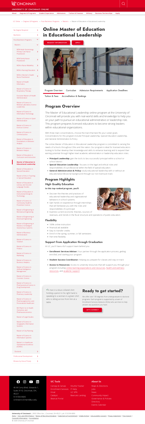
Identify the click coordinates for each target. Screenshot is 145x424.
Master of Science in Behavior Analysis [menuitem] (24, 149)
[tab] (53, 91)
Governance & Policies (101, 398)
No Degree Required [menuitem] (21, 30)
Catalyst (54, 395)
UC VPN (73, 392)
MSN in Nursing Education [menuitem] (26, 70)
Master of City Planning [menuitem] (25, 331)
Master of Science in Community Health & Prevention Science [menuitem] (24, 203)
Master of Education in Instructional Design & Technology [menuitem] (25, 194)
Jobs (93, 389)
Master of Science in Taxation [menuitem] (24, 240)
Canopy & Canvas (58, 386)
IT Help (73, 389)
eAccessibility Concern (98, 416)
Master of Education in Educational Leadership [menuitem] (26, 163)
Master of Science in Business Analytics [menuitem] (24, 261)
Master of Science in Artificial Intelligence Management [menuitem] (24, 269)
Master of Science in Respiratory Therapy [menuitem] (24, 90)
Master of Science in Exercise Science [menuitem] (24, 126)
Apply (77, 42)
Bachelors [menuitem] (17, 35)
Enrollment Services (60, 389)
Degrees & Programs (30, 21)
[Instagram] (24, 382)
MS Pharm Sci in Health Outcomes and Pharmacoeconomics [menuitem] (25, 310)
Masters (65, 21)
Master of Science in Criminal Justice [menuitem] (24, 133)
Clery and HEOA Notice (26, 416)
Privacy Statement (114, 416)
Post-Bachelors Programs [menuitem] (23, 40)
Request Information (57, 42)
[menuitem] (14, 13)
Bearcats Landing (78, 395)
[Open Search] (123, 3)
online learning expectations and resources (85, 268)
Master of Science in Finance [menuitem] (24, 247)
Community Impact (100, 395)
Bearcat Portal (57, 398)
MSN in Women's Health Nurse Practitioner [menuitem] (25, 76)
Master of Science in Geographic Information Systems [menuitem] (25, 324)
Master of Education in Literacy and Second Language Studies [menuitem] (25, 185)
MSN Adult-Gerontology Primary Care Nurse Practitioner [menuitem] (25, 52)
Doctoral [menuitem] (18, 351)
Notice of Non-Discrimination (46, 416)
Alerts (14, 416)
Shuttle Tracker (77, 386)
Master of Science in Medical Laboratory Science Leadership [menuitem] (27, 105)
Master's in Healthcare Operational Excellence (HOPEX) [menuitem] (25, 344)
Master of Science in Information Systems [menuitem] (24, 337)
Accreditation (34, 418)
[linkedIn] (37, 382)
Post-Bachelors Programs (50, 21)
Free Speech (127, 416)
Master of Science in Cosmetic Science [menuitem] (24, 277)
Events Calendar (99, 405)
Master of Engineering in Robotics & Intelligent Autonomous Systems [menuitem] (25, 226)
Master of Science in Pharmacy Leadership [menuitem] (24, 293)
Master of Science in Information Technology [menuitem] (25, 113)
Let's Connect (93, 310)
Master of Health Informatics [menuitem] (23, 83)
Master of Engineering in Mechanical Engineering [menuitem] (25, 211)
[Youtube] (31, 382)
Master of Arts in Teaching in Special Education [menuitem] (26, 177)
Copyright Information (19, 418)
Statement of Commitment (67, 416)
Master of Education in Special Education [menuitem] (25, 170)
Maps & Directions (100, 386)
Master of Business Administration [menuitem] (23, 234)
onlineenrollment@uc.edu (25, 399)
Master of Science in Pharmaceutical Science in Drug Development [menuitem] (26, 285)
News (94, 392)
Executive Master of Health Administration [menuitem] (26, 97)
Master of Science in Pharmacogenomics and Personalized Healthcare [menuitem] (25, 301)
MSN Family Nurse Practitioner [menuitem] (23, 60)
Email (53, 392)
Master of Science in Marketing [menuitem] (24, 254)
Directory (96, 401)
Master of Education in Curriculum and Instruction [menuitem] (26, 156)
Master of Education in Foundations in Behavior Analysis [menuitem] (25, 141)
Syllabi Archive (84, 416)
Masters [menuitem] (17, 45)
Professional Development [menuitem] (23, 356)
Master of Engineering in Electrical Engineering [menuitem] (25, 218)
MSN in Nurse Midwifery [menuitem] (25, 65)
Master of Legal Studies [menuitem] (25, 317)
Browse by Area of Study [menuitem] (22, 361)
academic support (71, 271)
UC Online (16, 21)
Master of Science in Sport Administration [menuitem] (26, 119)
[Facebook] (18, 382)
